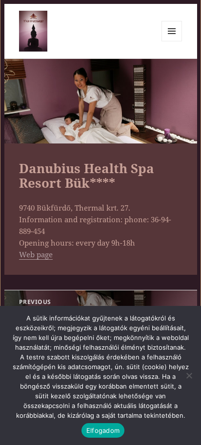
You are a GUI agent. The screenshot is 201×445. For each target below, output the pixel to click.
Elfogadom (103, 430)
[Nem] (189, 375)
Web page (36, 254)
